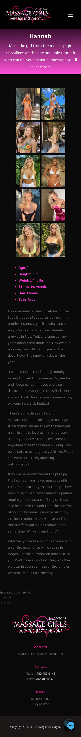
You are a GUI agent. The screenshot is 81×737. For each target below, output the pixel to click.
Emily (7, 597)
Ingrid (7, 602)
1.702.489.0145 (44, 673)
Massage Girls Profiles (17, 592)
